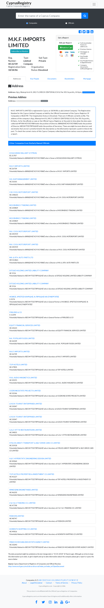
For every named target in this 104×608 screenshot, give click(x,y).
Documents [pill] (52, 79)
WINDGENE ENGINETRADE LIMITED (23, 490)
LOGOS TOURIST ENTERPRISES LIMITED (25, 404)
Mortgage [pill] (87, 79)
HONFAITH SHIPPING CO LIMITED (23, 529)
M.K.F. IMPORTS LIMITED (19, 166)
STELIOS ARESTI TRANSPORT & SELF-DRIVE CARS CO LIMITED (34, 443)
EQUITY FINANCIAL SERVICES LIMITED (24, 325)
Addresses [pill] (17, 79)
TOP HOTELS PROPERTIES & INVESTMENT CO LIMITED (31, 474)
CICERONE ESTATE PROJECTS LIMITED (25, 391)
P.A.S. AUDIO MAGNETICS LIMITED (23, 378)
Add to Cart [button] (67, 47)
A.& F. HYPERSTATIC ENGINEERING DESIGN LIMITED (30, 458)
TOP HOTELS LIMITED (18, 365)
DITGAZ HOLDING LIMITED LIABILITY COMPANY (29, 271)
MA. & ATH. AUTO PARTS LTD (21, 257)
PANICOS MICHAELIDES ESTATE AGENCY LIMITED (29, 542)
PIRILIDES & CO (15, 312)
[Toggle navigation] (94, 4)
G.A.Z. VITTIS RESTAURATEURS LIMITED (25, 430)
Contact (49, 583)
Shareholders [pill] (69, 79)
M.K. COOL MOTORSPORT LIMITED (23, 231)
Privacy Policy (76, 583)
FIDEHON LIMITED (16, 516)
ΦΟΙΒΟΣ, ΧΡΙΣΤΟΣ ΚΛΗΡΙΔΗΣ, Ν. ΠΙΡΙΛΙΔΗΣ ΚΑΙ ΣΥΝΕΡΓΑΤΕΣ (34, 297)
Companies (33, 23)
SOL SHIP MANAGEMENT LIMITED (23, 179)
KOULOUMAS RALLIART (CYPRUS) (23, 153)
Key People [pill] (34, 79)
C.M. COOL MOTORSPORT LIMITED (23, 192)
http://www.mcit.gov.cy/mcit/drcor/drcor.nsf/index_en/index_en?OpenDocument (36, 566)
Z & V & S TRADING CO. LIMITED (22, 503)
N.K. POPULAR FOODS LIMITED (22, 338)
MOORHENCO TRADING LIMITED (22, 205)
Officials (71, 23)
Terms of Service (61, 583)
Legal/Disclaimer (36, 583)
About (24, 583)
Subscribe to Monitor (19, 51)
